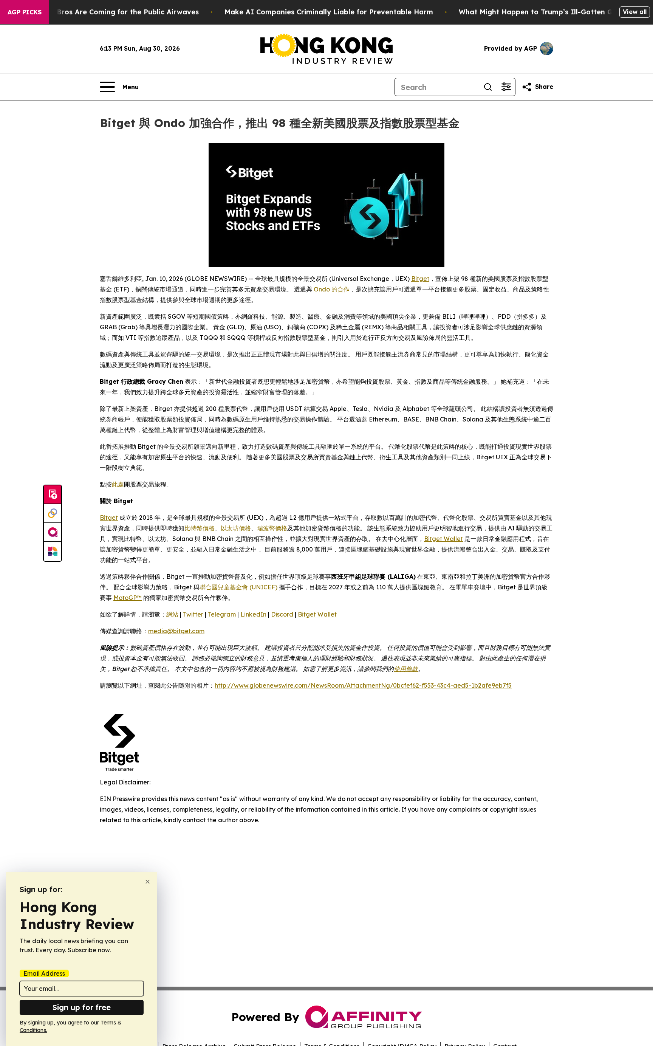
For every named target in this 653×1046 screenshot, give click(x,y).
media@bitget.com (176, 631)
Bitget (420, 278)
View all (635, 11)
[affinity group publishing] (52, 532)
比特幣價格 (199, 528)
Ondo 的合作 (332, 289)
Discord (282, 614)
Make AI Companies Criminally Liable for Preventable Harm (328, 12)
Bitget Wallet (443, 538)
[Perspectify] (52, 513)
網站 (172, 614)
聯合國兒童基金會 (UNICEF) (238, 587)
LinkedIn (253, 614)
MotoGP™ (127, 597)
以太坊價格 (236, 528)
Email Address (44, 973)
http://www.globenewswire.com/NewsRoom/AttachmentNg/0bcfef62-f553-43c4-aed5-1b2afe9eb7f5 (363, 685)
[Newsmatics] (52, 551)
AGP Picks (25, 12)
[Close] (147, 881)
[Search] (488, 87)
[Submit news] (52, 494)
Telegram (222, 614)
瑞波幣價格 (272, 528)
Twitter (193, 614)
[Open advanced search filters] (506, 87)
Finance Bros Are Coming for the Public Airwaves (113, 12)
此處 (118, 484)
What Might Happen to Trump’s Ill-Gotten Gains (543, 12)
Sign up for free (82, 1007)
